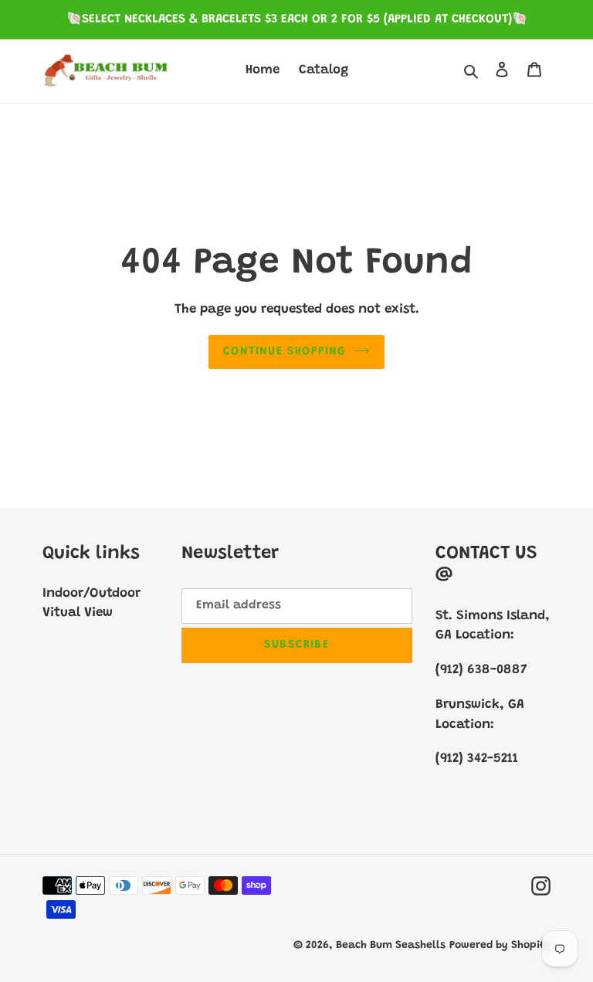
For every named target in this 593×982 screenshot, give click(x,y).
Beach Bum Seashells (391, 945)
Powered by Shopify (500, 945)
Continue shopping (284, 351)
